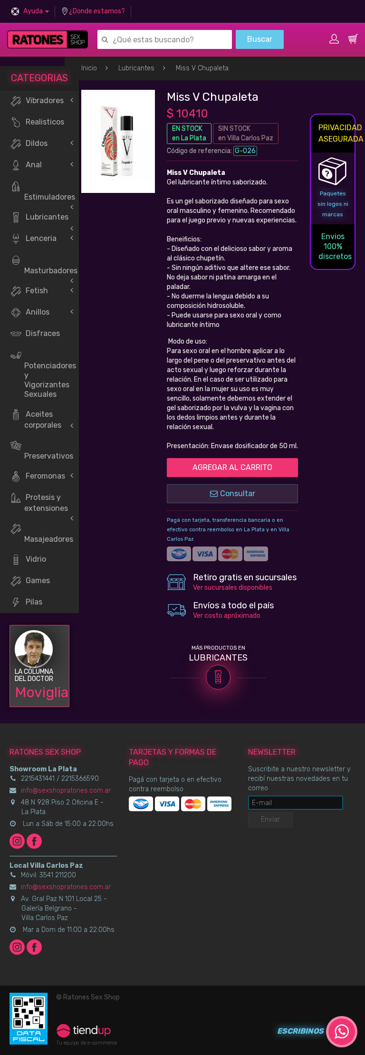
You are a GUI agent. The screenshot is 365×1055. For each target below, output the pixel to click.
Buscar (259, 39)
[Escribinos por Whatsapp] (341, 1031)
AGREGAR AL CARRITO (232, 467)
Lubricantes (136, 68)
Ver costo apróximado (226, 616)
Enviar (270, 819)
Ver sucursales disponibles (232, 588)
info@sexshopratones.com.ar (66, 790)
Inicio (89, 68)
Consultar (237, 493)
